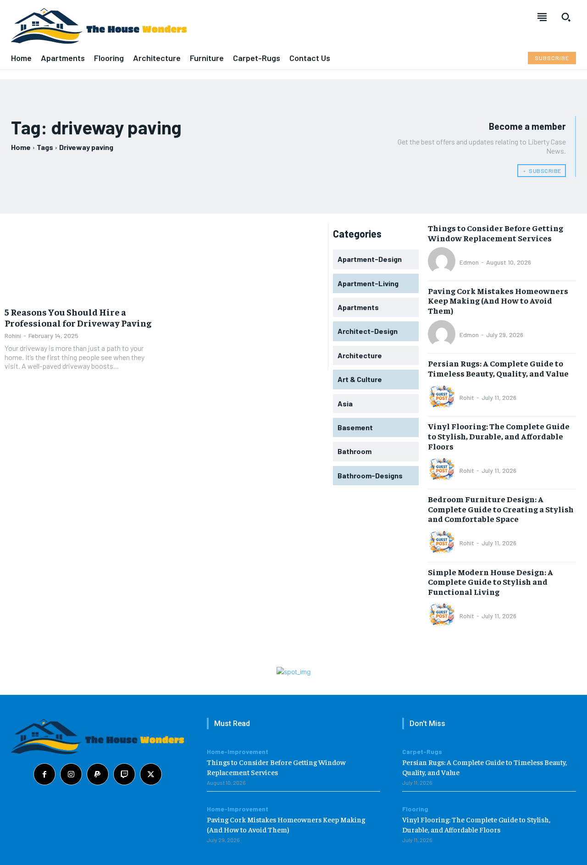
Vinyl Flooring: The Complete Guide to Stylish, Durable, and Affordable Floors (499, 436)
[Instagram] (71, 774)
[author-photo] (443, 262)
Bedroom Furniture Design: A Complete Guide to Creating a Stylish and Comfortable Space (501, 508)
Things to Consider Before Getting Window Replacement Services (495, 232)
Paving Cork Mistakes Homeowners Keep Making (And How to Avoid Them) (498, 300)
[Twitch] (124, 774)
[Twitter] (151, 774)
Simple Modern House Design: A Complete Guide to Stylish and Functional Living (490, 581)
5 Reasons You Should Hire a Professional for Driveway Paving (78, 317)
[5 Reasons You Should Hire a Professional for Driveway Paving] (82, 261)
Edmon (469, 262)
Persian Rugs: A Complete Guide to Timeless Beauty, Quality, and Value (498, 368)
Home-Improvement (237, 751)
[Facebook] (44, 774)
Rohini (13, 335)
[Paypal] (98, 774)
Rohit (467, 397)
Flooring (415, 809)
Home (21, 147)
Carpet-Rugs (422, 751)
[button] (566, 17)
